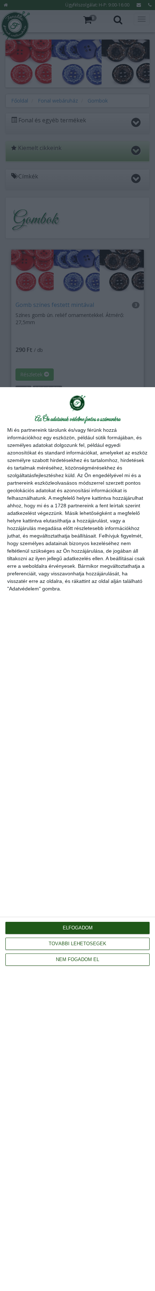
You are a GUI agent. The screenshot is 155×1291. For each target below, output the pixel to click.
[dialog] (77, 839)
